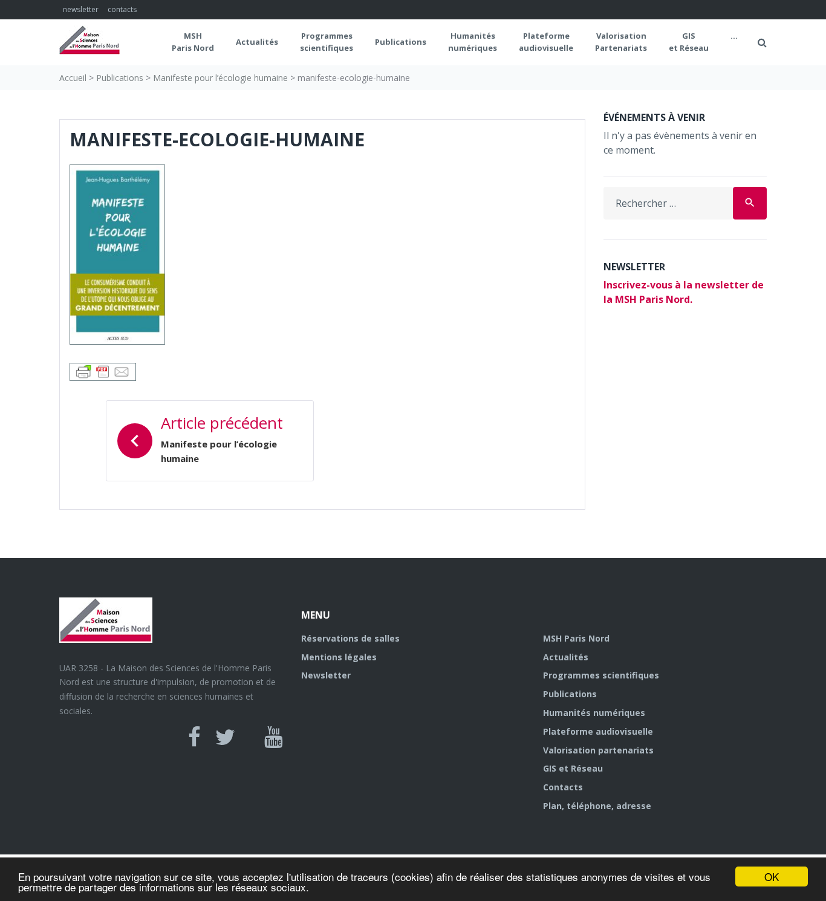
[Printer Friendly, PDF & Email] (103, 371)
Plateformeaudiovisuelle (546, 41)
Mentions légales (339, 657)
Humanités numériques (472, 41)
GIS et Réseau (689, 41)
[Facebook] (194, 737)
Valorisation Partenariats (621, 41)
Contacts (563, 787)
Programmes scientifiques (326, 41)
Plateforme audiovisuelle (598, 731)
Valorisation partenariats (598, 750)
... (734, 35)
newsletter (81, 9)
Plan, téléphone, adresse (597, 806)
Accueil (72, 77)
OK (771, 876)
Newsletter (326, 675)
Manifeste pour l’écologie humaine (220, 77)
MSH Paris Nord (193, 41)
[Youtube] (273, 737)
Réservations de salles (350, 638)
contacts (122, 9)
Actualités (257, 41)
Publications (400, 41)
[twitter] (225, 737)
